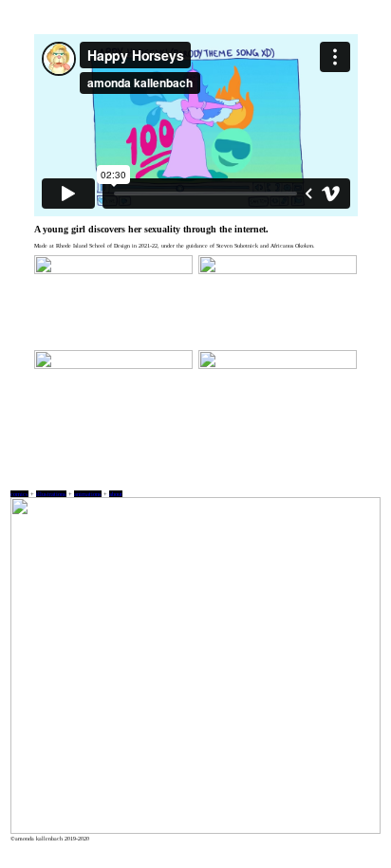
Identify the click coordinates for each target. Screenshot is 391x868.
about (115, 493)
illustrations (51, 493)
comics (19, 493)
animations (88, 493)
